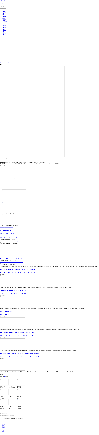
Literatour (4, 27)
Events (4, 29)
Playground (3, 18)
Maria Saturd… (2, 405)
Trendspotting (5, 21)
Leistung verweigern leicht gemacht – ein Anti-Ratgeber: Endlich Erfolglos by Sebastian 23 (18, 332)
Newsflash (4, 25)
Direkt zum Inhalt (2, 0)
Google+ (3, 431)
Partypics (4, 16)
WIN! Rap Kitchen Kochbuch (6, 311)
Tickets (4, 32)
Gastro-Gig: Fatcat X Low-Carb (6, 227)
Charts (4, 31)
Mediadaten (3, 4)
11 (4, 376)
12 (5, 376)
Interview (4, 11)
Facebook (3, 430)
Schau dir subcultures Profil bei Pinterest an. (5, 62)
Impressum (3, 424)
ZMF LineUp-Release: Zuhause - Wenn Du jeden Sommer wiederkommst (14, 237)
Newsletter (3, 426)
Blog (4, 13)
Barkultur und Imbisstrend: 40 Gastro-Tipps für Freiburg (11, 258)
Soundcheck (4, 12)
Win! (4, 20)
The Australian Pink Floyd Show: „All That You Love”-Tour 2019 (13, 290)
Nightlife (3, 14)
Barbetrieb (10, 405)
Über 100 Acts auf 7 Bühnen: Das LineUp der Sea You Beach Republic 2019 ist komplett (17, 269)
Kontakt (3, 3)
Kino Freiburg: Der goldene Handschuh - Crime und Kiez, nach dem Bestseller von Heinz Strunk (19, 353)
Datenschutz (3, 427)
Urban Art (4, 34)
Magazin (3, 10)
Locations (4, 15)
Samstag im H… (19, 405)
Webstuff (4, 19)
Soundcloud (3, 432)
